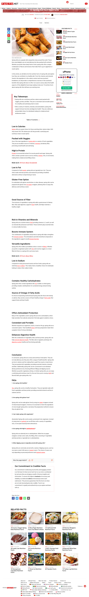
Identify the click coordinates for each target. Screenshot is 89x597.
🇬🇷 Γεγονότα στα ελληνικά (65, 588)
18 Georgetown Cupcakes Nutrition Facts (17, 570)
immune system (18, 236)
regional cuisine (40, 452)
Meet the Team (42, 580)
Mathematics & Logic (80, 8)
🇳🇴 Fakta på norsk (25, 588)
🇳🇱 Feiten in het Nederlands (46, 591)
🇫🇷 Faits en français (49, 584)
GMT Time (59, 100)
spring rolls (32, 141)
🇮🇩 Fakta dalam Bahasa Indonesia (38, 590)
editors (30, 478)
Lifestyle (72, 8)
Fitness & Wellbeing (46, 8)
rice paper (29, 184)
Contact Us (63, 580)
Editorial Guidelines (51, 18)
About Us (23, 580)
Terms (49, 582)
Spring (13, 129)
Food (40, 23)
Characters (14, 8)
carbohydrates (30, 428)
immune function (34, 239)
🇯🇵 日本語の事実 (53, 590)
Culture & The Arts (22, 8)
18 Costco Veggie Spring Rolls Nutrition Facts (18, 528)
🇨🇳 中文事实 (37, 595)
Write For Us (24, 582)
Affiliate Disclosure (34, 582)
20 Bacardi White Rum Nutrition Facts (69, 549)
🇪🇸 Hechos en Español (62, 584)
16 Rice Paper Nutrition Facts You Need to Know (36, 528)
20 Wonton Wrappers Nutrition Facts (69, 528)
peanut (32, 450)
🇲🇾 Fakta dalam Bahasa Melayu (28, 591)
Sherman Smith (63, 14)
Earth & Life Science (32, 8)
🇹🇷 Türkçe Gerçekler (26, 595)
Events (39, 8)
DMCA (43, 582)
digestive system (17, 342)
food (31, 222)
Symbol (58, 96)
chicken (40, 155)
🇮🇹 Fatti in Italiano (25, 586)
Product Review (53, 580)
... (86, 8)
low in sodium (21, 265)
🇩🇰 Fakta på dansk (53, 586)
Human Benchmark (61, 107)
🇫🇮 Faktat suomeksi (37, 588)
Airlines (3, 8)
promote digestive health (21, 340)
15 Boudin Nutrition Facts (69, 42)
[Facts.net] (9, 3)
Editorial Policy (32, 580)
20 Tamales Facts (67, 63)
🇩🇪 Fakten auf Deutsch (35, 584)
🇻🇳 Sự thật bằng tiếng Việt (54, 593)
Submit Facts (67, 582)
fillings (45, 246)
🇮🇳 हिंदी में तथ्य (24, 590)
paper (41, 402)
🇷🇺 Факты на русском (39, 593)
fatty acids (47, 298)
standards (37, 476)
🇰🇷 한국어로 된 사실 (66, 590)
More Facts (23, 584)
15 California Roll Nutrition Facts (50, 528)
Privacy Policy (57, 582)
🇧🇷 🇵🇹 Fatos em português (39, 586)
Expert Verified (39, 18)
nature (33, 327)
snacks (24, 170)
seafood (23, 421)
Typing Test (59, 103)
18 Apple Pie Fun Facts (69, 52)
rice (36, 283)
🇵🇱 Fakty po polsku (60, 591)
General (54, 8)
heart (32, 204)
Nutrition (47, 23)
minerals (37, 143)
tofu (33, 249)
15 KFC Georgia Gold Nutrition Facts (51, 549)
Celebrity (8, 8)
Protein (14, 153)
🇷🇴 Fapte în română (25, 593)
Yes (13, 388)
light (50, 373)
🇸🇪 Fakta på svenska (66, 586)
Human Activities (65, 8)
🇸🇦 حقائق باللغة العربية (50, 588)
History (58, 8)
